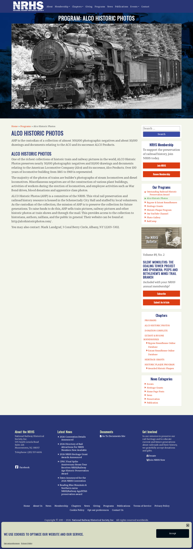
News (110, 6)
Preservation (153, 399)
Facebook (25, 467)
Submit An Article (161, 302)
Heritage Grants (155, 206)
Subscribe (161, 293)
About (50, 6)
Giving (89, 6)
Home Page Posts (155, 391)
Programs (100, 6)
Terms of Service (142, 506)
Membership (61, 6)
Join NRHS (161, 165)
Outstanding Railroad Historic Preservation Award (162, 193)
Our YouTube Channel (157, 213)
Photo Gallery (153, 217)
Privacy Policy (26, 543)
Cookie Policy (77, 510)
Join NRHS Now (157, 460)
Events (134, 6)
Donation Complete (156, 330)
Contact (145, 6)
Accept (172, 533)
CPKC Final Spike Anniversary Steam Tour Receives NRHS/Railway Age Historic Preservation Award (74, 467)
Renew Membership (161, 174)
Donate (152, 455)
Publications (121, 6)
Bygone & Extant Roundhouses (162, 202)
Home (14, 126)
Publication (152, 403)
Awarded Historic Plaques (161, 368)
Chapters (77, 6)
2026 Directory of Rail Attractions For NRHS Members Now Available (73, 447)
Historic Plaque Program (159, 210)
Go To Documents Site (113, 436)
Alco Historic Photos (157, 198)
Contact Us (117, 510)
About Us (37, 506)
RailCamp (151, 221)
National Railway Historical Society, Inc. (93, 520)
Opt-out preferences (12, 543)
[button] (187, 525)
